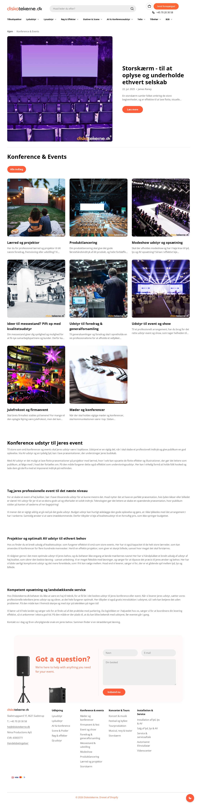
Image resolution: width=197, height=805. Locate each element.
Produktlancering (83, 242)
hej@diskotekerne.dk (18, 726)
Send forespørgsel (166, 6)
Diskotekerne (91, 797)
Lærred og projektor (23, 242)
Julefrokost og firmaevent (27, 409)
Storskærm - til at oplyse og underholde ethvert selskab (153, 75)
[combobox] (93, 8)
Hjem (10, 31)
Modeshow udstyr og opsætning (157, 242)
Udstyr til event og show (151, 323)
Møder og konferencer (87, 409)
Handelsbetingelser (17, 743)
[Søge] (132, 8)
